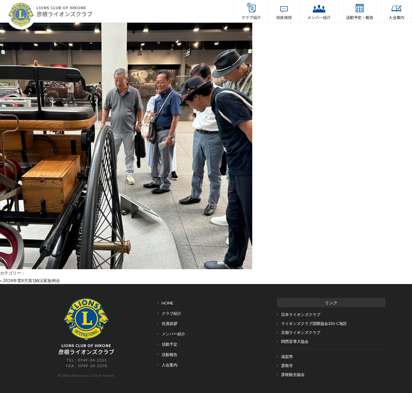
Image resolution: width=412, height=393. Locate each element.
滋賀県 (287, 356)
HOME (167, 303)
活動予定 (169, 344)
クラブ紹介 (251, 17)
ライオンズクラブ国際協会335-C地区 (314, 323)
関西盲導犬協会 (295, 341)
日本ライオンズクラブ (300, 314)
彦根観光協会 (293, 374)
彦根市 (287, 365)
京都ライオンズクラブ (300, 332)
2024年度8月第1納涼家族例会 (31, 280)
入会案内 (396, 17)
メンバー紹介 (319, 17)
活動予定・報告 (359, 17)
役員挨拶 (284, 17)
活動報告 (169, 354)
